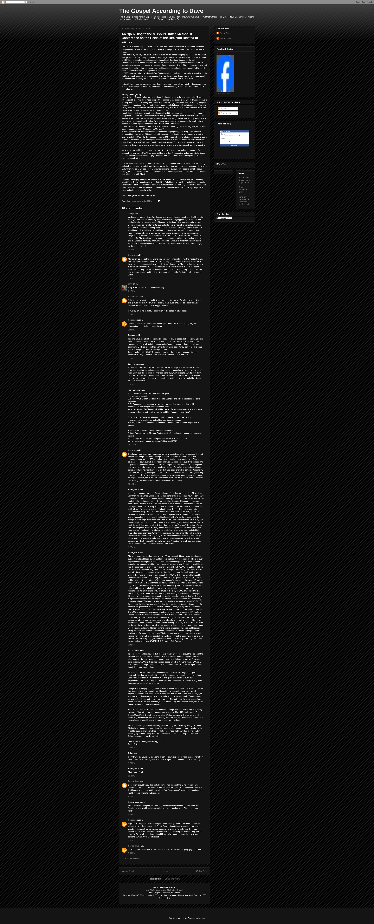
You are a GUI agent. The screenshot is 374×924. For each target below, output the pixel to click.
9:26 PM (131, 814)
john (130, 284)
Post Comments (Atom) (170, 879)
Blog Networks (234, 145)
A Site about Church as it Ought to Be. (244, 180)
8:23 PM (131, 763)
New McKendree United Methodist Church (164, 890)
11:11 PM (132, 445)
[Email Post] (159, 201)
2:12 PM (131, 291)
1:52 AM (131, 748)
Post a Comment (132, 859)
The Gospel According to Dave (161, 11)
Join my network (234, 142)
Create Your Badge (223, 93)
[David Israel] (225, 91)
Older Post (201, 871)
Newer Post (128, 871)
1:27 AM (131, 547)
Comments (225, 113)
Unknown (132, 255)
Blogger (201, 918)
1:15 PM (131, 250)
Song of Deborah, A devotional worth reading (244, 200)
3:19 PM (131, 314)
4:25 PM (131, 358)
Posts (223, 108)
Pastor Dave (133, 296)
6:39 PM (131, 853)
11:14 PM (132, 484)
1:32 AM (131, 645)
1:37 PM (131, 278)
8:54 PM (131, 776)
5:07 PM (131, 384)
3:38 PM (131, 330)
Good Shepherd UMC (242, 189)
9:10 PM (131, 796)
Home (165, 871)
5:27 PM (131, 840)
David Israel (221, 54)
